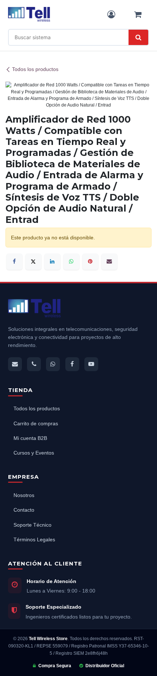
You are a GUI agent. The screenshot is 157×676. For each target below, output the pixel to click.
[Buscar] (138, 37)
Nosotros (24, 495)
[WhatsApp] (71, 261)
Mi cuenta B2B (30, 438)
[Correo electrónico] (109, 261)
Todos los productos (35, 69)
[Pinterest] (90, 261)
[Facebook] (14, 261)
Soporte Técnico (32, 525)
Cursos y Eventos (34, 453)
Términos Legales (34, 539)
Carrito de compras (36, 423)
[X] (33, 261)
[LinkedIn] (52, 261)
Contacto (24, 510)
